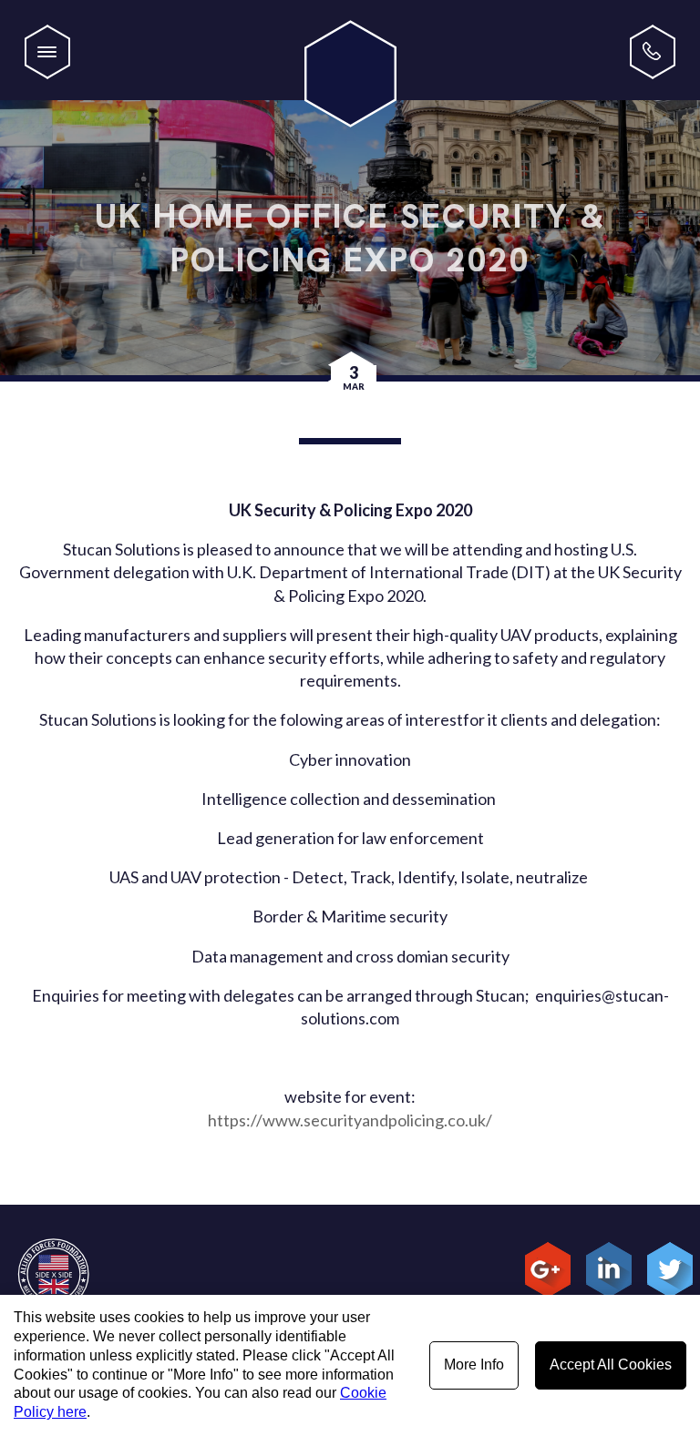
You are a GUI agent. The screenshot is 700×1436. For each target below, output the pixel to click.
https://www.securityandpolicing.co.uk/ (350, 1120)
